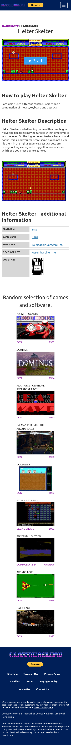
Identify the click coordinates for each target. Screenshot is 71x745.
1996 (51, 457)
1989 (35, 237)
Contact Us (42, 689)
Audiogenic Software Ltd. (47, 244)
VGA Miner (23, 464)
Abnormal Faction (29, 536)
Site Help (12, 673)
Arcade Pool (25, 572)
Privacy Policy (52, 673)
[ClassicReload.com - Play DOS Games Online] (13, 5)
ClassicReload (10, 25)
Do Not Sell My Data (43, 707)
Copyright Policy (48, 681)
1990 (51, 417)
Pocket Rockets (27, 314)
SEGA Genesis (25, 528)
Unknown (49, 564)
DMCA (29, 681)
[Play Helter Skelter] (35, 80)
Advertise (24, 689)
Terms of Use (30, 673)
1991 (51, 528)
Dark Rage (24, 608)
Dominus (22, 350)
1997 (51, 636)
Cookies (15, 681)
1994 (51, 378)
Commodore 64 (27, 564)
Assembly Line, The (44, 252)
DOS (35, 229)
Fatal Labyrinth (27, 500)
